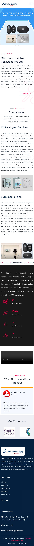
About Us (5, 485)
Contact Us (6, 494)
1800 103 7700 (11, 263)
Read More (25, 93)
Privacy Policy (23, 543)
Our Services (6, 488)
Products (5, 491)
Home (4, 482)
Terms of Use (11, 543)
